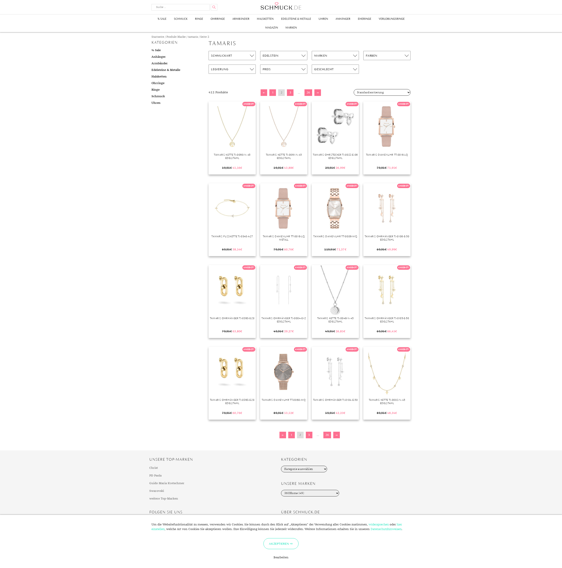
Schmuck (180, 18)
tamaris (193, 37)
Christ (153, 467)
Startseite (157, 37)
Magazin (271, 27)
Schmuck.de (281, 6)
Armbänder (240, 18)
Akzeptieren (279, 543)
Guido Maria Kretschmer (166, 483)
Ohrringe (218, 18)
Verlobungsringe (392, 18)
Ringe (199, 18)
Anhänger (342, 18)
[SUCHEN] (214, 7)
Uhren (323, 18)
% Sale (162, 18)
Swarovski (156, 491)
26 (308, 92)
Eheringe (364, 18)
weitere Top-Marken (163, 498)
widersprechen (379, 524)
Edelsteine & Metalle (296, 18)
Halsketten (265, 18)
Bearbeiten (281, 557)
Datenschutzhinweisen (386, 529)
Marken (291, 27)
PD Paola (155, 475)
